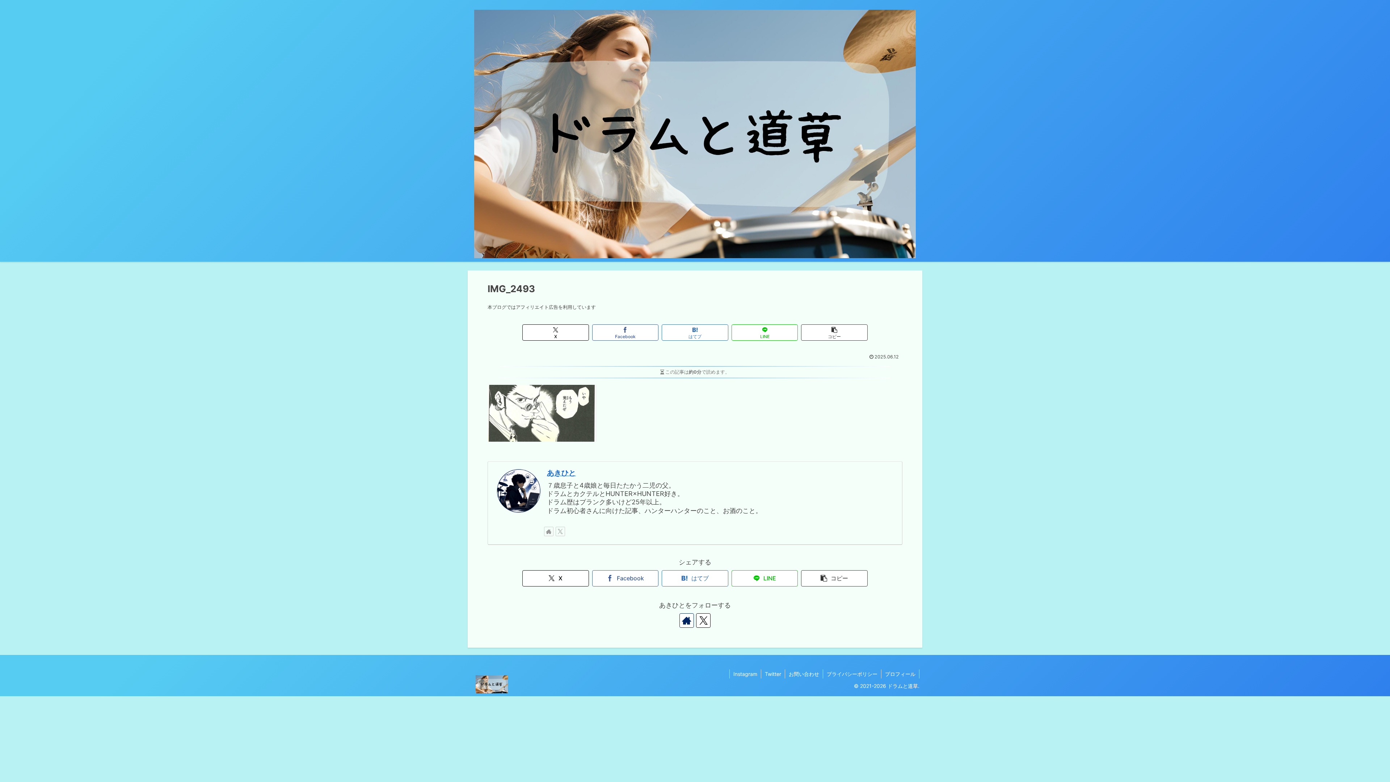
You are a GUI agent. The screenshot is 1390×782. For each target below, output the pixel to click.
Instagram (745, 674)
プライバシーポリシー (852, 674)
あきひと (561, 472)
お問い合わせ (804, 674)
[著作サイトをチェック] (548, 531)
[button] (834, 332)
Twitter (773, 674)
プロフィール (900, 674)
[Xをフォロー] (560, 531)
